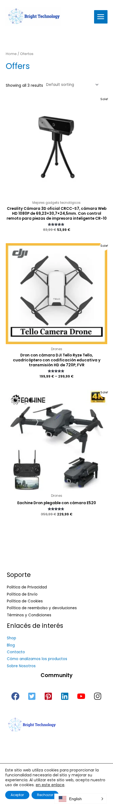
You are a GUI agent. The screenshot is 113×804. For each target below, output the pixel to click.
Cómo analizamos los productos (37, 658)
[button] (15, 696)
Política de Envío (22, 594)
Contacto (16, 652)
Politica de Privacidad (27, 587)
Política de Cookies (25, 601)
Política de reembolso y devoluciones (42, 608)
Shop (11, 638)
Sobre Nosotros (21, 666)
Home (11, 53)
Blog (11, 645)
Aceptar (17, 795)
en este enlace (50, 784)
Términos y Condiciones (29, 615)
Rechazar (45, 795)
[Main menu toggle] (101, 17)
